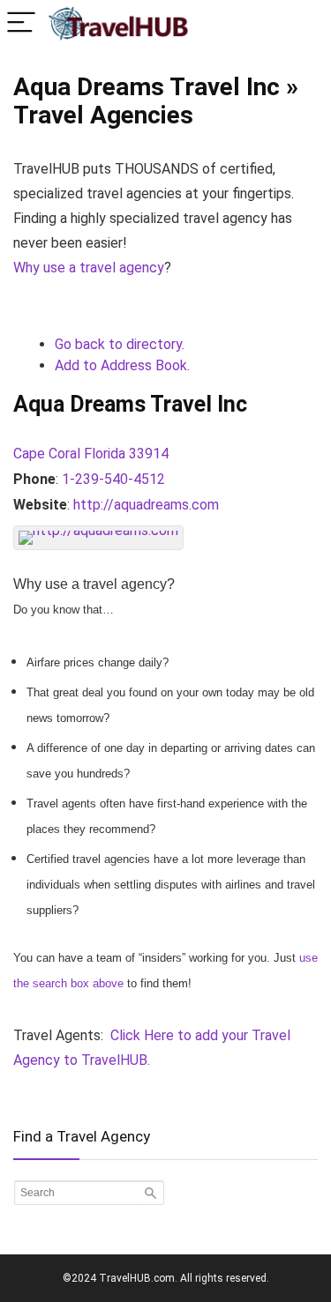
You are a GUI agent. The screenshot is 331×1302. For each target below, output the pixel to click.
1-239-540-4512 (113, 479)
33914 (149, 453)
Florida (104, 453)
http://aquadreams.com (146, 504)
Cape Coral (46, 453)
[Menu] (21, 23)
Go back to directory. (119, 344)
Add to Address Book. (122, 365)
